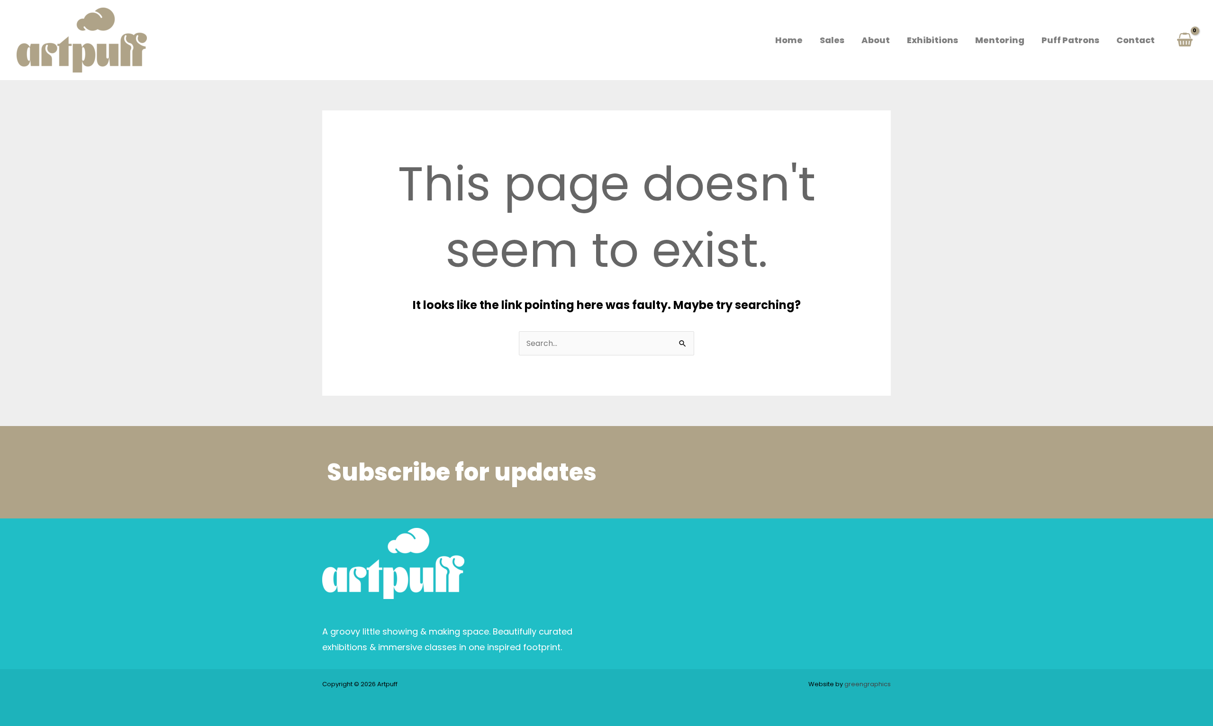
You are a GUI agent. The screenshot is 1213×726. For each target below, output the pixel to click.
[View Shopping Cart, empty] (1184, 40)
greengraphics (867, 684)
